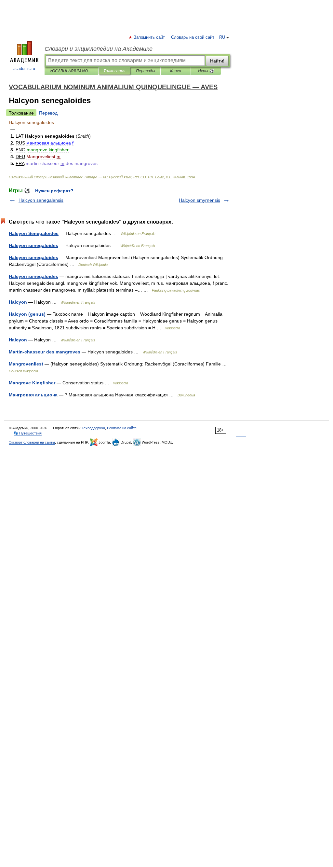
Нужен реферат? (54, 190)
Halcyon (18, 302)
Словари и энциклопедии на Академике (99, 49)
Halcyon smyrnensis (199, 200)
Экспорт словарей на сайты (32, 442)
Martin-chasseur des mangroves (44, 351)
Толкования (114, 71)
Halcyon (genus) (27, 314)
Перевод (48, 113)
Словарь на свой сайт (192, 37)
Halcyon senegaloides (33, 245)
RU (222, 37)
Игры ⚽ (206, 71)
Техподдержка (93, 428)
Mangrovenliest (26, 363)
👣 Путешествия (28, 433)
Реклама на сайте (122, 428)
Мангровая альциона (33, 394)
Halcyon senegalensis (41, 200)
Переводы (145, 71)
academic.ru (24, 68)
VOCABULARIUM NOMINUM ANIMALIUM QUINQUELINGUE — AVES (71, 71)
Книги (175, 71)
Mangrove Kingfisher (32, 382)
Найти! (217, 60)
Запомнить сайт (149, 37)
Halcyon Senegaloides (34, 233)
